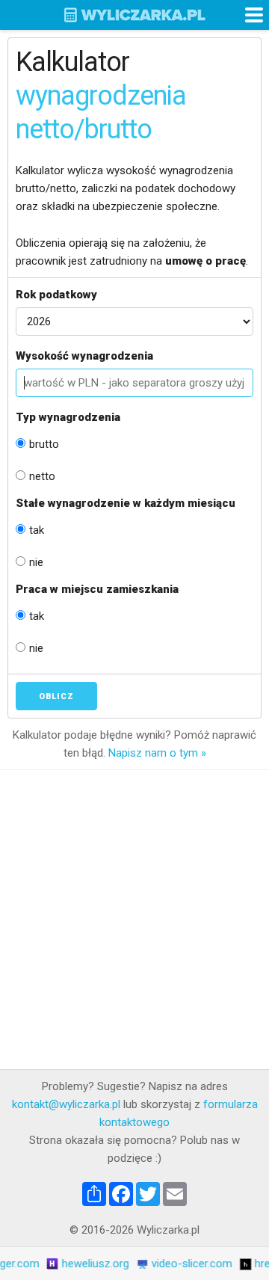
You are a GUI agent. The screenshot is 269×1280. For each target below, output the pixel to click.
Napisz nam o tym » (157, 753)
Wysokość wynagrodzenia (84, 356)
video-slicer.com (186, 1263)
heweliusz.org (89, 1263)
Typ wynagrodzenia (68, 417)
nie (36, 562)
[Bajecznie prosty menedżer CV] (240, 1263)
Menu (254, 15)
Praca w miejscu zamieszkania (97, 589)
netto (42, 476)
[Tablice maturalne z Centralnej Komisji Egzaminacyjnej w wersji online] (47, 1263)
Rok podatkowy (56, 294)
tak (36, 530)
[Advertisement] (134, 919)
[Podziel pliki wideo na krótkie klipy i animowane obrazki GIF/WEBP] (137, 1263)
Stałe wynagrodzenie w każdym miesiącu (125, 503)
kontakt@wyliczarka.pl (66, 1104)
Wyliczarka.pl (134, 15)
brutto (44, 444)
